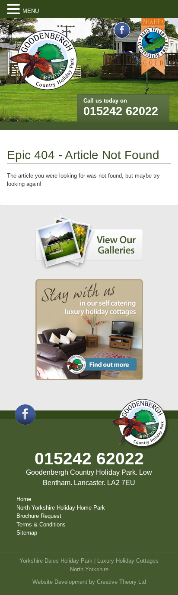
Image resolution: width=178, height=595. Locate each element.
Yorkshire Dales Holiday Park (55, 560)
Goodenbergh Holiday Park (43, 60)
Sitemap (26, 532)
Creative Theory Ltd (121, 582)
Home (23, 499)
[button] (14, 9)
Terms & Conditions (41, 524)
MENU (30, 11)
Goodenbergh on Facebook (122, 30)
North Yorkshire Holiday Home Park (60, 507)
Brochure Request (38, 516)
